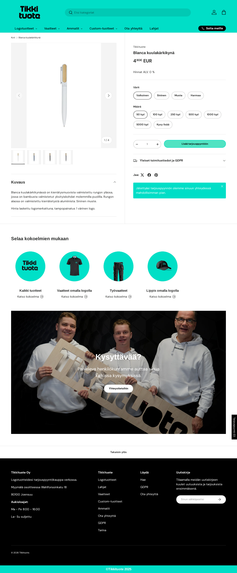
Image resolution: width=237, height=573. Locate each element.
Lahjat (102, 487)
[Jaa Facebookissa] (149, 175)
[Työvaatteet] (118, 266)
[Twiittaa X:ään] (142, 175)
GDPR (102, 523)
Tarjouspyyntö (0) (234, 427)
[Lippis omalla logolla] (162, 266)
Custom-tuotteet (110, 501)
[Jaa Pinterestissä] (156, 175)
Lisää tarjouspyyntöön (195, 143)
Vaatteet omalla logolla (74, 290)
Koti (13, 38)
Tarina (102, 530)
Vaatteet (104, 494)
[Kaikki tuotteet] (30, 266)
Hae (143, 480)
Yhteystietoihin (118, 388)
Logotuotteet (107, 480)
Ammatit (104, 508)
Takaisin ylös (118, 452)
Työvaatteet (118, 290)
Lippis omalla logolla (162, 290)
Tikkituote (139, 47)
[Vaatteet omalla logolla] (74, 266)
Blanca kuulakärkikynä (29, 38)
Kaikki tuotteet (30, 290)
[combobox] (128, 12)
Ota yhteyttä (107, 516)
